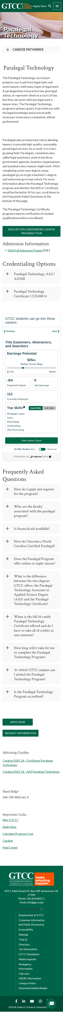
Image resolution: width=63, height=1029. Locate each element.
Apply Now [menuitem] (39, 6)
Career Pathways (28, 49)
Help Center (10, 847)
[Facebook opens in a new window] (15, 1001)
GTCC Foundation (29, 954)
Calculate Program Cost (18, 834)
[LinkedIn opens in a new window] (24, 1001)
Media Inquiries (27, 959)
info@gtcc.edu (35, 902)
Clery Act (24, 973)
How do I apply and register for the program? (34, 491)
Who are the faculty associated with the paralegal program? (34, 511)
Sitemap (23, 934)
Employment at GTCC (31, 915)
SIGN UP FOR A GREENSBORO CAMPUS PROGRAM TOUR (31, 231)
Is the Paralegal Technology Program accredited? (33, 694)
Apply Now (17, 722)
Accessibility (26, 929)
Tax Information (28, 949)
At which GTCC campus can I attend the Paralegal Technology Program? (34, 674)
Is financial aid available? (32, 528)
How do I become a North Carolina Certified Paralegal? (34, 543)
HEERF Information (30, 978)
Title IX (23, 939)
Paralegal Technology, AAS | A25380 (34, 276)
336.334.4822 (35, 898)
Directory (24, 944)
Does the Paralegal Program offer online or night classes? (34, 561)
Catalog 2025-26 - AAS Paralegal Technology (31, 772)
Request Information (20, 733)
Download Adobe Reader (33, 988)
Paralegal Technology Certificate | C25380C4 (30, 293)
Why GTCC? (10, 820)
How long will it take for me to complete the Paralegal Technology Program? (34, 652)
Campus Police (27, 983)
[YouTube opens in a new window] (32, 1001)
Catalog (8, 840)
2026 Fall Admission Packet (25, 250)
